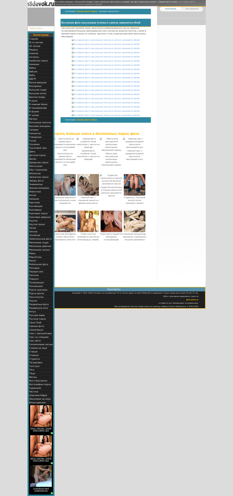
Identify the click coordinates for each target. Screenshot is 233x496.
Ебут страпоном (38, 170)
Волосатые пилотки (40, 123)
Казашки (34, 199)
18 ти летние (36, 43)
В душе (33, 101)
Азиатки (33, 54)
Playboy (33, 50)
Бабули (33, 72)
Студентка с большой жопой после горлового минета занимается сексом (134, 202)
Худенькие (35, 388)
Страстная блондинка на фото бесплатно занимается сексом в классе (65, 238)
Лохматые (34, 235)
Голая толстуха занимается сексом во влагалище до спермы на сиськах (88, 238)
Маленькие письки (39, 250)
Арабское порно (38, 61)
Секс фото (35, 341)
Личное (33, 232)
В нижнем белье (38, 104)
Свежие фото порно (87, 11)
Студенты (34, 359)
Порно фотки (36, 294)
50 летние (34, 46)
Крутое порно (37, 224)
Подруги (34, 279)
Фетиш (33, 377)
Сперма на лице (38, 348)
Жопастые (35, 174)
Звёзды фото (36, 181)
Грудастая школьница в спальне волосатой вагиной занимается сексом (111, 192)
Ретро (32, 312)
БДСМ (32, 79)
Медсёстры (35, 257)
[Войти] (40, 16)
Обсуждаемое (192, 9)
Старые (33, 352)
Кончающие (35, 206)
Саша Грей (35, 323)
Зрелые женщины (39, 188)
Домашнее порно (38, 163)
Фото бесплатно (38, 381)
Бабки (32, 68)
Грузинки (34, 144)
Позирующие (36, 283)
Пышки (33, 301)
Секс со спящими (39, 337)
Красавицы (35, 210)
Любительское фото (40, 239)
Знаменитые (36, 184)
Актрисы (34, 57)
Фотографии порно (40, 385)
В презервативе (38, 108)
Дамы (32, 152)
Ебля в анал (35, 166)
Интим (32, 195)
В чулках (34, 115)
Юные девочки (37, 403)
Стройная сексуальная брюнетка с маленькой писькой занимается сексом (134, 238)
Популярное (170, 9)
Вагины (33, 119)
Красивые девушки (40, 217)
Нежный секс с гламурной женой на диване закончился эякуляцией (88, 202)
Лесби (32, 228)
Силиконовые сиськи (41, 345)
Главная (33, 39)
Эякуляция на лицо (40, 399)
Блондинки (35, 86)
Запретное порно (39, 177)
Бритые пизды (37, 97)
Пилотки (34, 275)
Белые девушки (38, 83)
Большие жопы (37, 94)
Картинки (34, 203)
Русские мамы (37, 315)
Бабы (32, 75)
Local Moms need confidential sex (41, 489)
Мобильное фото (38, 264)
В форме (34, 112)
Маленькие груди (39, 243)
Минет (32, 261)
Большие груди (37, 90)
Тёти (31, 370)
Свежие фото (36, 326)
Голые (32, 141)
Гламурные (35, 137)
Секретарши (36, 330)
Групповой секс (38, 148)
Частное (33, 392)
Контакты (113, 289)
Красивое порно (38, 214)
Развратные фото (39, 305)
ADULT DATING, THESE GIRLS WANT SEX (41, 429)
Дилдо (32, 159)
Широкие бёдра (38, 395)
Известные (35, 192)
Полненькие (36, 286)
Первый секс (36, 272)
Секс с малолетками (40, 334)
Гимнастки (35, 134)
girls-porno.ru (192, 300)
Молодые (34, 268)
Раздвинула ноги (38, 308)
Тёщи (32, 374)
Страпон (34, 355)
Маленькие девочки (40, 246)
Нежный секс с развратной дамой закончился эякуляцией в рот (135, 155)
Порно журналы (38, 290)
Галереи (33, 130)
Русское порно (37, 319)
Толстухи (34, 366)
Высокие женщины (40, 126)
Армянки (34, 64)
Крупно (33, 221)
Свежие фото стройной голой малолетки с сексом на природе (88, 155)
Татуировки (35, 363)
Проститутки (36, 297)
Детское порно (37, 155)
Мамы (32, 254)
